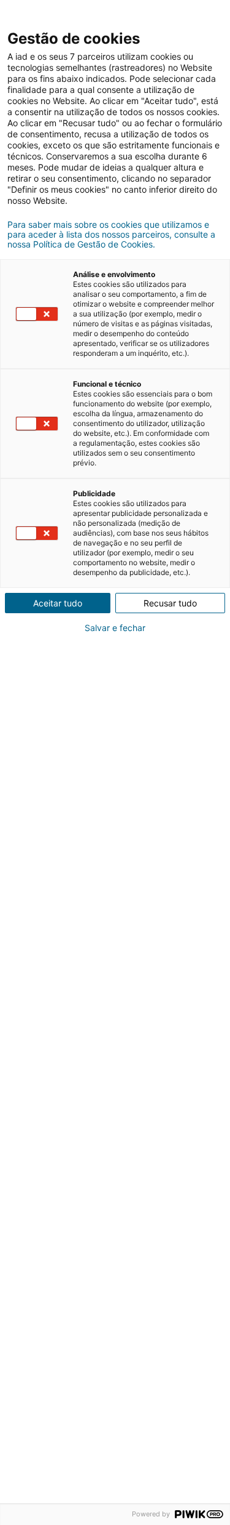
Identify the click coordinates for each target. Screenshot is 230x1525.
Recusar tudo (170, 603)
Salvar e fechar (115, 628)
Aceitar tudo (57, 603)
